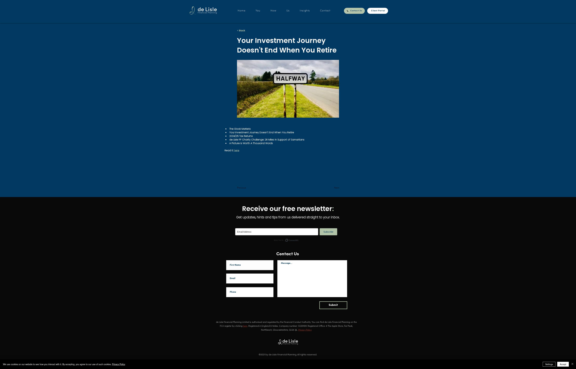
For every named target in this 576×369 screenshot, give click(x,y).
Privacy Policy (118, 364)
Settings (549, 364)
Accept (563, 364)
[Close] (572, 364)
